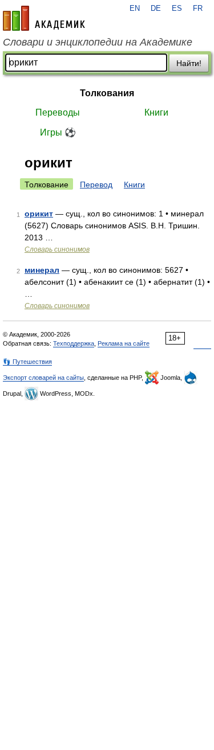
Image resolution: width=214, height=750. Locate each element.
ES (177, 9)
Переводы (57, 112)
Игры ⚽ (58, 132)
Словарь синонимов (57, 249)
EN (135, 9)
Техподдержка (73, 343)
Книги (156, 112)
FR (198, 9)
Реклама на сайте (124, 343)
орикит (39, 213)
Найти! (188, 63)
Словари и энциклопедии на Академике (97, 42)
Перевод (96, 184)
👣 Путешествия (27, 361)
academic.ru (44, 18)
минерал (42, 269)
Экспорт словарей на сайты (43, 377)
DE (156, 9)
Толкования (107, 93)
